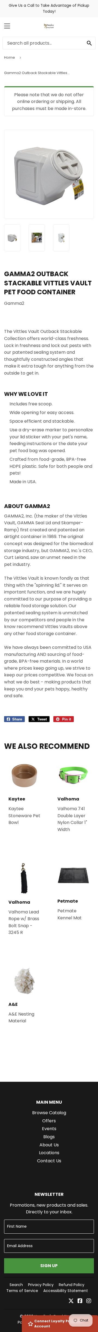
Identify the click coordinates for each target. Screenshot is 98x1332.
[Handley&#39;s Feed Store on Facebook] (80, 1301)
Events (49, 1129)
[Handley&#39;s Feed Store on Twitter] (71, 1301)
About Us (49, 1145)
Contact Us (49, 1161)
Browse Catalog (49, 1113)
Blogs (49, 1137)
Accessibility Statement (65, 1290)
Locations (49, 1153)
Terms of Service (22, 1290)
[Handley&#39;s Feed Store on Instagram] (88, 1301)
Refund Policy (71, 1284)
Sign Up (49, 1265)
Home (9, 57)
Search (16, 1284)
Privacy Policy (41, 1284)
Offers (49, 1121)
